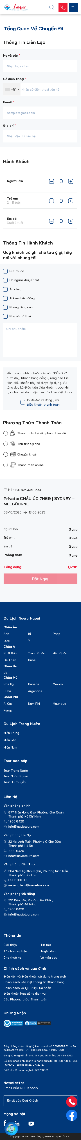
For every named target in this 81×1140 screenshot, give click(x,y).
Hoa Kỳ (9, 684)
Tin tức (45, 945)
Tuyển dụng (48, 951)
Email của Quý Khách (21, 1088)
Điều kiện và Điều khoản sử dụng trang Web (35, 976)
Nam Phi (34, 703)
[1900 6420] (71, 1101)
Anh (6, 634)
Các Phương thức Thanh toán (25, 999)
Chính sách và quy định (25, 968)
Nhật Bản (10, 653)
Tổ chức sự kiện (15, 951)
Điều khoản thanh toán (43, 404)
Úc (5, 672)
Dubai (32, 660)
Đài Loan (10, 660)
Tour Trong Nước (16, 770)
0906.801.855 (18, 880)
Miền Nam (10, 747)
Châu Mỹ (10, 678)
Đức (7, 640)
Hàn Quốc (60, 653)
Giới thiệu (10, 945)
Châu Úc (10, 666)
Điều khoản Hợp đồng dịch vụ (25, 993)
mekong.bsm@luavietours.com (29, 885)
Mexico (58, 684)
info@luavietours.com (23, 826)
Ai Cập (8, 703)
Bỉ (29, 634)
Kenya (8, 710)
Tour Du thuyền (15, 782)
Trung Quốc (36, 653)
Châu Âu (10, 627)
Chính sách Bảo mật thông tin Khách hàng (34, 982)
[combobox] (11, 89)
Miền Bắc (10, 740)
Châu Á (9, 646)
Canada (33, 684)
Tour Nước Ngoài (16, 776)
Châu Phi (11, 697)
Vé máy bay (48, 957)
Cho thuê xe (12, 957)
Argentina (35, 691)
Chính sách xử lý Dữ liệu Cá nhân (27, 988)
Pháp (56, 634)
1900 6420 (16, 821)
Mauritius (59, 703)
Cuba (7, 691)
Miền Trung (11, 733)
